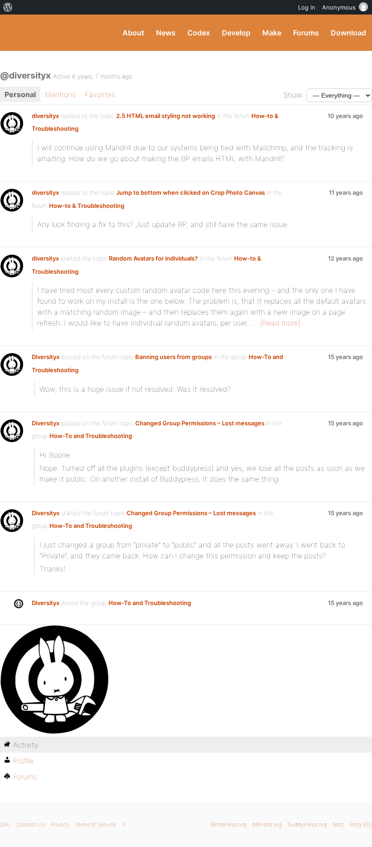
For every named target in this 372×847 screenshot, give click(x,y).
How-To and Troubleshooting (90, 435)
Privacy (60, 824)
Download (348, 32)
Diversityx (45, 356)
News (166, 32)
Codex (198, 32)
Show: (294, 94)
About (133, 32)
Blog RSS (361, 824)
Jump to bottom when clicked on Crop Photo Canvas (190, 192)
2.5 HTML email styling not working (165, 115)
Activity (25, 744)
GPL (5, 824)
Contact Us (30, 824)
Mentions (60, 94)
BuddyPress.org (14, 33)
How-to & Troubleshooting (86, 205)
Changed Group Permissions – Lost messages (199, 423)
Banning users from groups (173, 356)
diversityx (45, 115)
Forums (306, 32)
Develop (236, 32)
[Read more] (280, 322)
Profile (23, 760)
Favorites (100, 94)
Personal (20, 94)
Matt (338, 824)
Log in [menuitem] (306, 7)
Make (271, 32)
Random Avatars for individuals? (153, 258)
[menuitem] (8, 7)
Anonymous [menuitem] (339, 7)
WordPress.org (228, 824)
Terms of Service (95, 824)
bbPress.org (267, 824)
